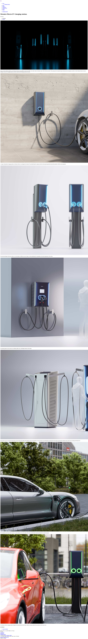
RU (1, 0)
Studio (3, 6)
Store (3, 5)
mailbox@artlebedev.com (4, 637)
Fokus (3, 9)
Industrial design (7, 4)
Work (3, 3)
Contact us (4, 7)
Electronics (2, 633)
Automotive (2, 632)
